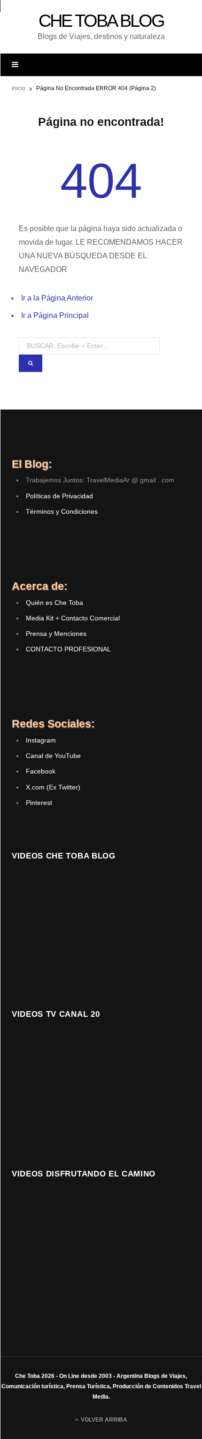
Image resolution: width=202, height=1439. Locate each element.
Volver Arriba (103, 1419)
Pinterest (39, 802)
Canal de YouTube (53, 755)
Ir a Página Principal (55, 315)
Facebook (40, 771)
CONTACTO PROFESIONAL (68, 649)
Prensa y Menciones (56, 633)
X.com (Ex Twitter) (53, 787)
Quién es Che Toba (54, 602)
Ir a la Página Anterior (57, 298)
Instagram (41, 740)
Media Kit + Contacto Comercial (73, 618)
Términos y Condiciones (62, 511)
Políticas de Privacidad (59, 496)
